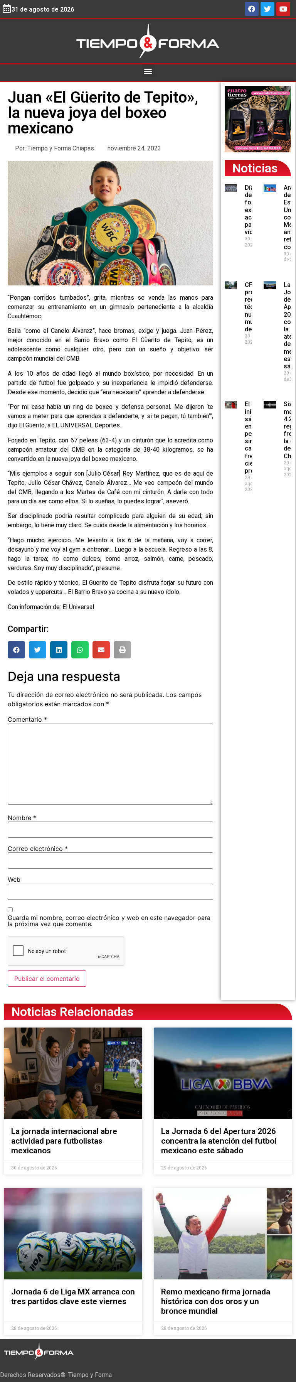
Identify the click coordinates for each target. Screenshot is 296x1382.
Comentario (27, 719)
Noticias (255, 168)
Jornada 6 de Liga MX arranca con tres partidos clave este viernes (73, 1296)
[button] (148, 70)
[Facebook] (252, 9)
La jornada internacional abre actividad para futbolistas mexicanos (64, 1141)
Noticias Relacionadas (72, 1011)
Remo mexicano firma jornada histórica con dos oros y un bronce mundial (215, 1301)
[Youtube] (283, 9)
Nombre (22, 818)
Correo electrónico (38, 848)
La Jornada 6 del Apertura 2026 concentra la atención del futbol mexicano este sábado (218, 1141)
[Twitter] (267, 9)
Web (14, 879)
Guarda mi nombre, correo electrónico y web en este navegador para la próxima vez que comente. (109, 921)
